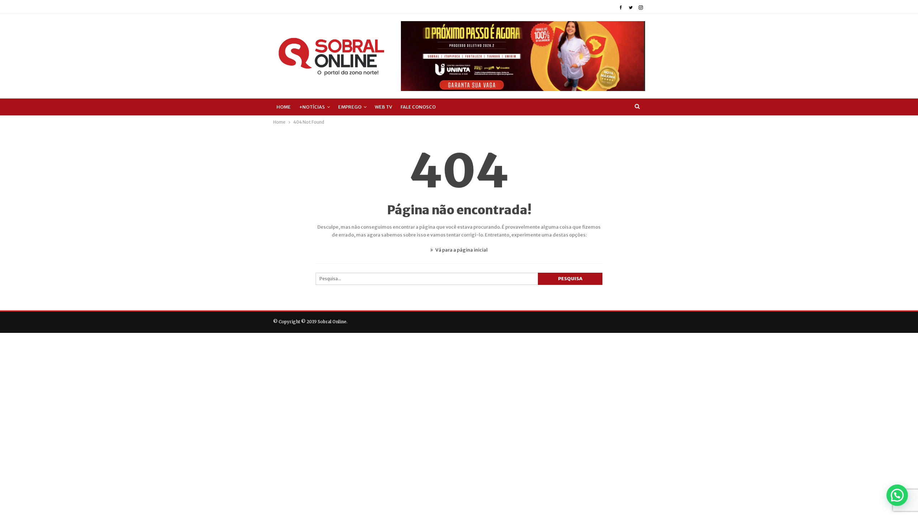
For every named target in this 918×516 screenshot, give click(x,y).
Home (283, 107)
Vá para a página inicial (461, 250)
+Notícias (312, 107)
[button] (897, 495)
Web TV (383, 107)
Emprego (349, 107)
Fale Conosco (418, 107)
